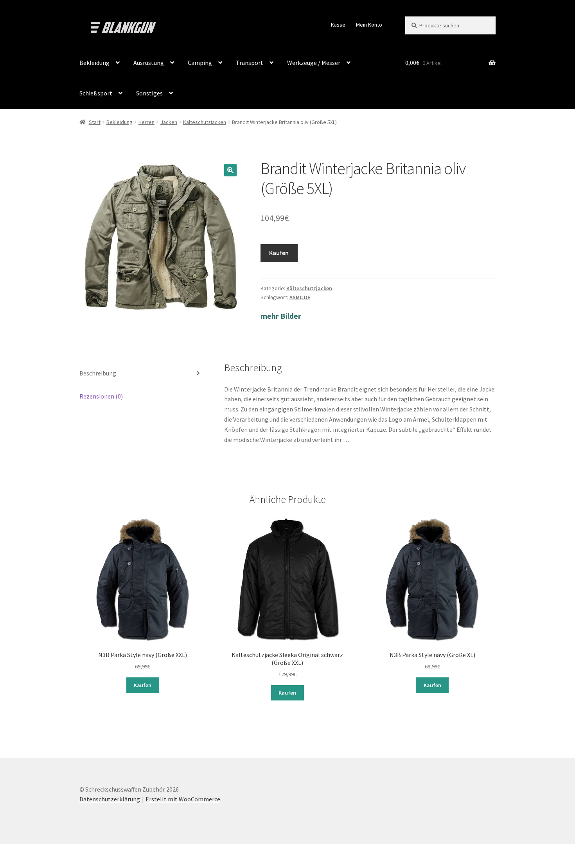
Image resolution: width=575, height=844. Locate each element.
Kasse (338, 24)
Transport (249, 62)
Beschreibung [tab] (97, 373)
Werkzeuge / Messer (313, 62)
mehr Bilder (281, 316)
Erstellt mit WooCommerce (183, 799)
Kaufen (279, 253)
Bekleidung (94, 62)
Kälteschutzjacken (204, 122)
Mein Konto (369, 24)
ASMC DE (299, 297)
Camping (200, 62)
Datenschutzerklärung (109, 799)
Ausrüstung (148, 62)
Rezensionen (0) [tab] (101, 396)
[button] (230, 170)
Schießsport (95, 93)
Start (95, 122)
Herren (146, 122)
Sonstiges (149, 93)
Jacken (168, 122)
